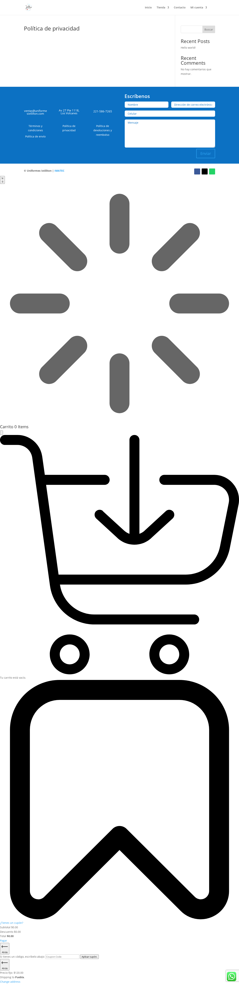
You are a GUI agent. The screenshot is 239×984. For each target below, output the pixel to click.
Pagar (3, 940)
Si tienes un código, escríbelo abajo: (23, 956)
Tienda (161, 7)
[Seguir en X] (205, 171)
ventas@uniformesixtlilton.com (35, 112)
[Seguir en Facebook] (197, 171)
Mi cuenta (196, 7)
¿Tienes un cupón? (11, 923)
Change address (10, 981)
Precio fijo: (11, 972)
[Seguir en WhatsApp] (212, 171)
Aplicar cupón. (89, 956)
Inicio (148, 7)
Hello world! (188, 47)
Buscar (208, 29)
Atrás (5, 952)
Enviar (205, 153)
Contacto (180, 7)
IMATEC (59, 170)
